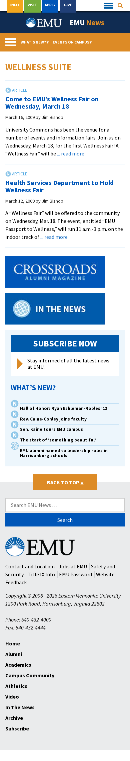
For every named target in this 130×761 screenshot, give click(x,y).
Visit (32, 4)
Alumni (13, 654)
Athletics (16, 686)
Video (12, 696)
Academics (18, 664)
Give (68, 4)
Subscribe (17, 728)
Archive (14, 717)
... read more (70, 153)
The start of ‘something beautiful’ (58, 440)
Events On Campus (72, 42)
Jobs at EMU (73, 566)
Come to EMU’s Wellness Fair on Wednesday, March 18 (52, 102)
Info (14, 4)
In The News (20, 707)
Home (12, 643)
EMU (87, 22)
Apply (50, 4)
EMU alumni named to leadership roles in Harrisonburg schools (64, 453)
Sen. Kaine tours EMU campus (51, 429)
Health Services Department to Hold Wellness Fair (59, 186)
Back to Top (65, 482)
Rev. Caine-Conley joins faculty (53, 419)
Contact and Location (30, 566)
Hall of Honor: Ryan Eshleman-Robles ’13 (63, 408)
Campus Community (29, 675)
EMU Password (75, 574)
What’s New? (35, 42)
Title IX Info (41, 574)
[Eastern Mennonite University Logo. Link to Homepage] (44, 23)
